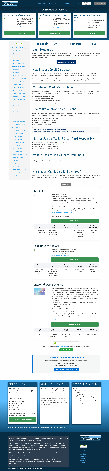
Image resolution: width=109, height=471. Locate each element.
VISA (15, 176)
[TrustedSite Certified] (86, 3)
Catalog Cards (17, 145)
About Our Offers (66, 184)
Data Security (41, 3)
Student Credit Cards (19, 93)
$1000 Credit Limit (18, 75)
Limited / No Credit (18, 63)
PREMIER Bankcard (19, 170)
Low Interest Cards (18, 87)
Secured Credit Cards (19, 121)
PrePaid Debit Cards (19, 124)
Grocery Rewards (18, 106)
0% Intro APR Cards (19, 84)
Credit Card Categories (19, 78)
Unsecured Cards (18, 139)
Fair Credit (16, 57)
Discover (16, 167)
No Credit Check (18, 148)
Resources (83, 456)
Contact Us (76, 3)
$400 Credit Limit (18, 69)
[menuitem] (41, 3)
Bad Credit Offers (17, 127)
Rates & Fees (20, 27)
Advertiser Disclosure (99, 3)
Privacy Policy (65, 3)
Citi (14, 164)
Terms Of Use (52, 3)
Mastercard (16, 173)
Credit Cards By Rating (19, 48)
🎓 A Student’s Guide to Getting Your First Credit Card (59, 130)
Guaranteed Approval (19, 142)
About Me (82, 462)
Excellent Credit (17, 51)
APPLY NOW (19, 33)
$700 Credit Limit (18, 72)
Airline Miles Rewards (19, 97)
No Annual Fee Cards (19, 81)
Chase (15, 161)
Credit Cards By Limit (18, 66)
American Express (18, 158)
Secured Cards (17, 136)
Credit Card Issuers (18, 155)
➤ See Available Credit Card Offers (66, 369)
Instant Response (18, 133)
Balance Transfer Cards (20, 90)
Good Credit (16, 54)
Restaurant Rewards (19, 115)
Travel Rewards (17, 118)
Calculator (82, 458)
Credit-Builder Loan (18, 151)
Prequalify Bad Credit (19, 130)
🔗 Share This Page (66, 350)
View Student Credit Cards (66, 62)
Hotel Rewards (17, 109)
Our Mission (83, 460)
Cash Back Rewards (19, 100)
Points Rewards (17, 112)
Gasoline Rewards (18, 103)
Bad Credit (16, 60)
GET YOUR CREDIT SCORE (21, 419)
